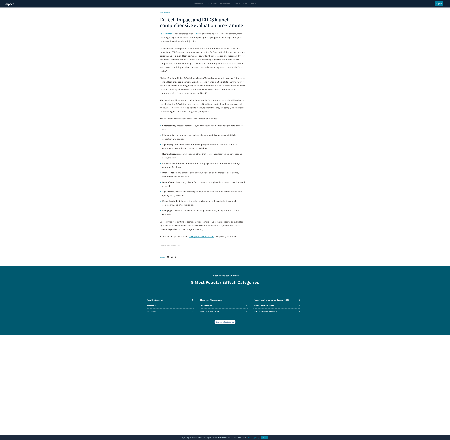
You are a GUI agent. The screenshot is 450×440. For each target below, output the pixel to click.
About (253, 4)
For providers (212, 4)
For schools (198, 4)
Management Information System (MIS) (271, 300)
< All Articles (165, 12)
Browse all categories (225, 322)
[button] (168, 257)
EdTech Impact (167, 34)
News (245, 4)
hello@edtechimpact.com (201, 236)
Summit (237, 4)
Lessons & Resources (209, 311)
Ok (264, 437)
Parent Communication (263, 305)
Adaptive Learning (155, 300)
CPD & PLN (151, 311)
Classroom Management (211, 300)
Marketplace (225, 4)
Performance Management (265, 311)
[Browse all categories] (225, 324)
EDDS (196, 34)
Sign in (439, 4)
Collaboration (206, 305)
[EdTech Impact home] (9, 4)
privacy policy (253, 437)
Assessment (152, 305)
